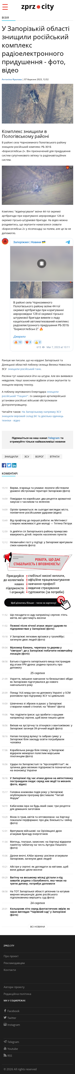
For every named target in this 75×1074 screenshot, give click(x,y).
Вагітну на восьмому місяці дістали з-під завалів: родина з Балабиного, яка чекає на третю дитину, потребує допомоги (38, 880)
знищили (11, 456)
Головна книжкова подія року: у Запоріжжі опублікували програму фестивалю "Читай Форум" (37, 795)
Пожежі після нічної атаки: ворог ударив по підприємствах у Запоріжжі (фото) (38, 627)
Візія (5, 17)
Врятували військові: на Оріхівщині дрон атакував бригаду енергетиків (36, 832)
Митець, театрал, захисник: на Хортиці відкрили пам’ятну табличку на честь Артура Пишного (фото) (40, 844)
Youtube (12, 1049)
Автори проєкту (14, 987)
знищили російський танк (24, 369)
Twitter (11, 1018)
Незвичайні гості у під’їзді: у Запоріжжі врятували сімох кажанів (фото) (41, 544)
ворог (39, 456)
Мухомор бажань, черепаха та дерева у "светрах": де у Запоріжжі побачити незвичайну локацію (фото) (41, 650)
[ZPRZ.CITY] (37, 7)
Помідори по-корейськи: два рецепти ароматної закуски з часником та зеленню (40, 500)
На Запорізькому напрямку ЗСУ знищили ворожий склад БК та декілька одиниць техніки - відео (32, 416)
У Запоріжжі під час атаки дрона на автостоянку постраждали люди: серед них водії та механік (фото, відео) (41, 781)
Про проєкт (11, 956)
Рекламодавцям (14, 963)
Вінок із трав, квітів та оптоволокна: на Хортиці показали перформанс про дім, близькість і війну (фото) (41, 820)
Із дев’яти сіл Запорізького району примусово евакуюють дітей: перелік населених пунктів (38, 533)
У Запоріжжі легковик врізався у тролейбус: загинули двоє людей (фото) (37, 638)
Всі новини (37, 926)
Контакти (10, 970)
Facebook (13, 1011)
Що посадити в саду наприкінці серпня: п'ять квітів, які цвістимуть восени (38, 616)
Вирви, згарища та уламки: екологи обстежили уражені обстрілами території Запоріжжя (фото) (40, 489)
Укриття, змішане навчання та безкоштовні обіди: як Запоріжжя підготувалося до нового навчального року (41, 681)
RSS (9, 1055)
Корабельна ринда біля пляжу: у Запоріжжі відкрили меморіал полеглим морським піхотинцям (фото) (37, 753)
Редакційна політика (17, 994)
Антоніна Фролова (12, 79)
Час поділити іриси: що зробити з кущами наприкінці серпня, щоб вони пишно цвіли (37, 716)
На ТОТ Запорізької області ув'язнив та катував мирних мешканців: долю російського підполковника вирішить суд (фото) (39, 894)
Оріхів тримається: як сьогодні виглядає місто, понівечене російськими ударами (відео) (39, 511)
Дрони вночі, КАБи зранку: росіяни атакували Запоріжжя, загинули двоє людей (39, 857)
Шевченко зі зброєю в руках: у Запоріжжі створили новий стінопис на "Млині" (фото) (37, 705)
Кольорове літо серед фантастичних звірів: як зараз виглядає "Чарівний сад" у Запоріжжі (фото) (40, 911)
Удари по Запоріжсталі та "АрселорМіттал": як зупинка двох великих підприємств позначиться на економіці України (40, 767)
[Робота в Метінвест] (37, 580)
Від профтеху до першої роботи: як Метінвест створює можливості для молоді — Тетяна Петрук (41, 522)
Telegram (54, 438)
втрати (55, 456)
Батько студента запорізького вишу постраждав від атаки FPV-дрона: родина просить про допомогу (40, 664)
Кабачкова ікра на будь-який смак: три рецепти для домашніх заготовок (40, 807)
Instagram (13, 1024)
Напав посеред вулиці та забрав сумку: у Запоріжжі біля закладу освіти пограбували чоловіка (37, 739)
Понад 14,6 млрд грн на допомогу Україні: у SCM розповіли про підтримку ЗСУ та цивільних (40, 694)
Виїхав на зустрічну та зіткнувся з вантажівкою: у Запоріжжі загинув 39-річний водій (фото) (41, 727)
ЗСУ (26, 456)
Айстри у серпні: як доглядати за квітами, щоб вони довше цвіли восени (39, 868)
